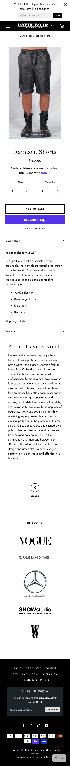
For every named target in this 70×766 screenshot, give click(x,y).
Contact (51, 668)
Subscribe (52, 709)
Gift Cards (50, 674)
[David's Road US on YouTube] (46, 725)
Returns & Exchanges (35, 680)
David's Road (26, 35)
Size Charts (33, 668)
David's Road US (40, 750)
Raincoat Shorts (42, 35)
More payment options (35, 228)
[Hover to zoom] (35, 93)
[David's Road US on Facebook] (23, 725)
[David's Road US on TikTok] (38, 725)
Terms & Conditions (26, 674)
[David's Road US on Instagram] (30, 725)
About (18, 668)
